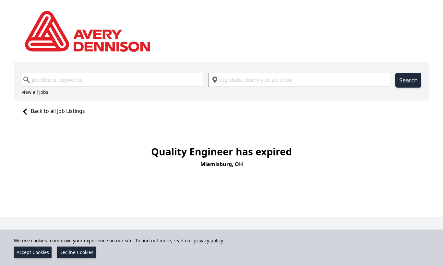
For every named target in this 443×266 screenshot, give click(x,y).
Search (408, 80)
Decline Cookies (76, 252)
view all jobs (35, 92)
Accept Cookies (33, 252)
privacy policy (208, 240)
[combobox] (112, 80)
